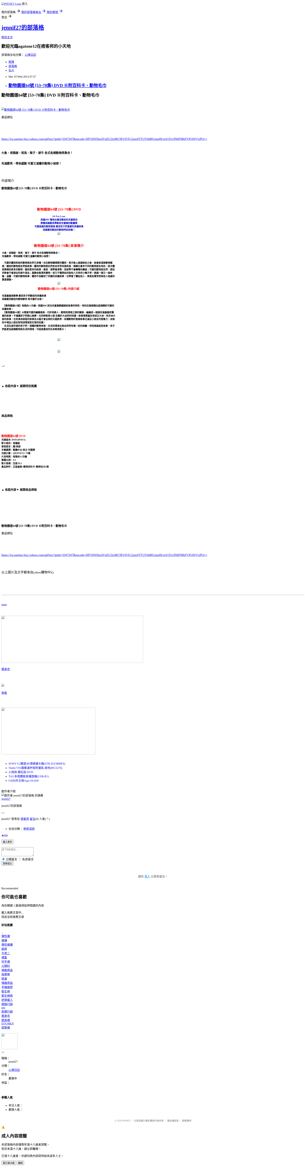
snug (4, 604)
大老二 (5, 953)
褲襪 (4, 940)
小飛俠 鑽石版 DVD (20, 772)
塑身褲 (5, 1020)
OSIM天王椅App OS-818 (23, 780)
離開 (20, 1163)
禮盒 (4, 957)
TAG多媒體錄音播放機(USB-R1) (28, 776)
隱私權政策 (173, 1120)
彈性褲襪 (7, 944)
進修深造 (29, 828)
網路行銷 (7, 1004)
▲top (4, 835)
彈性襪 (5, 936)
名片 (11, 70)
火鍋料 (5, 965)
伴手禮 (5, 961)
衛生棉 (5, 991)
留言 (32, 818)
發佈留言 (7, 863)
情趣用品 (7, 970)
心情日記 (30, 54)
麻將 (4, 948)
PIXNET (127, 1120)
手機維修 (7, 987)
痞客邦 (25, 818)
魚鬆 (4, 692)
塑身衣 (5, 669)
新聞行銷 (7, 1011)
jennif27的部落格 (22, 27)
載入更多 (7, 842)
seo (3, 1007)
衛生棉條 (7, 995)
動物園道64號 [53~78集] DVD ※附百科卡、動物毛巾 (57, 85)
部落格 (12, 66)
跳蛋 (4, 978)
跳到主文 (7, 37)
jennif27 (6, 798)
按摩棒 (5, 974)
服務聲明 (186, 1120)
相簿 (11, 61)
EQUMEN (7, 1023)
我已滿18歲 (9, 1163)
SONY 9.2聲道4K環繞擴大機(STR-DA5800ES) (36, 763)
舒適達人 (7, 999)
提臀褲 (5, 1027)
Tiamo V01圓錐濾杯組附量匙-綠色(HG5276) (35, 767)
